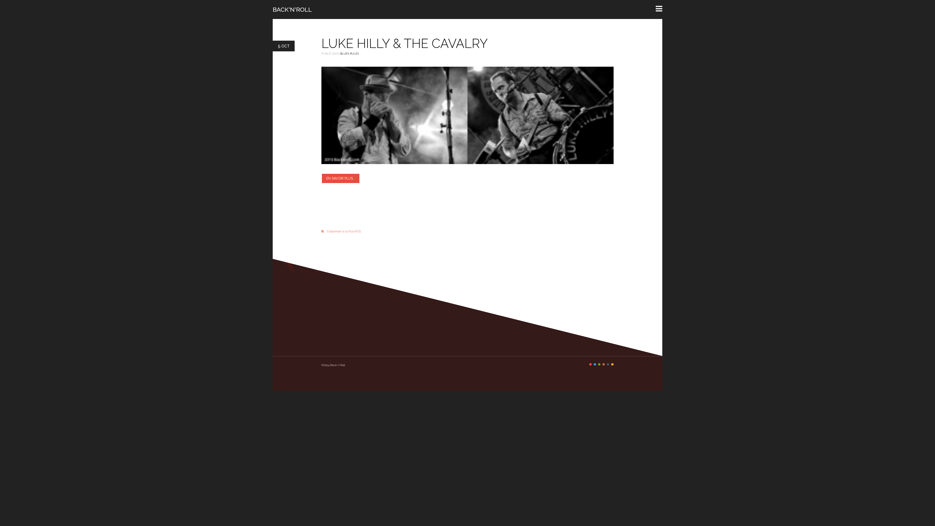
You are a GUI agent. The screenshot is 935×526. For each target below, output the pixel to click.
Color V (608, 364)
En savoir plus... (340, 178)
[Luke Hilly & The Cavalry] (467, 115)
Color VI (612, 364)
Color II (595, 364)
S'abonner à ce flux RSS (344, 231)
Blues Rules (349, 53)
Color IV (603, 364)
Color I (590, 364)
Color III (599, 364)
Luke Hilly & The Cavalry (404, 43)
